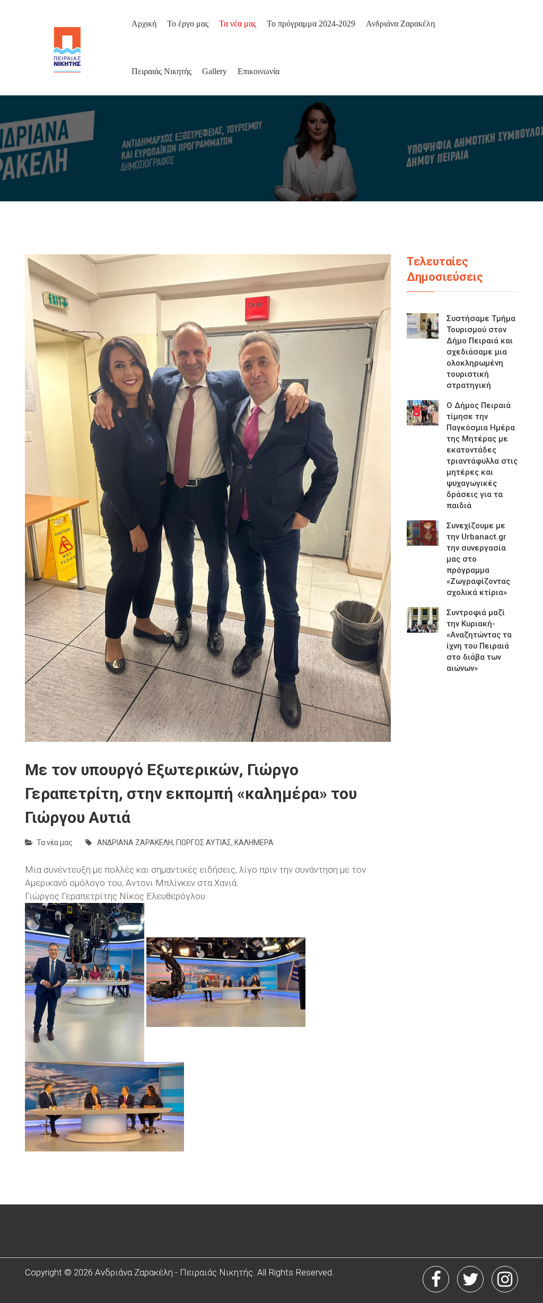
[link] (162, 896)
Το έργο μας (187, 23)
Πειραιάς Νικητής (161, 71)
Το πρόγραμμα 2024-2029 (311, 23)
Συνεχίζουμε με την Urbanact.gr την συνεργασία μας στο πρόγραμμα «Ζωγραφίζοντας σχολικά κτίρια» (478, 559)
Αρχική (144, 23)
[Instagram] (505, 1279)
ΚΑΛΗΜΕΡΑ (254, 842)
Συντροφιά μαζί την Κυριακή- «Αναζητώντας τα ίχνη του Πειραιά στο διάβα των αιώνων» (479, 640)
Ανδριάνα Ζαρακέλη (400, 23)
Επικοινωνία (258, 71)
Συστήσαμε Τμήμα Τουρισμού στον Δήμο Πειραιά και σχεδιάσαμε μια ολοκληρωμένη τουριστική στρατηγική (480, 352)
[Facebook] (436, 1279)
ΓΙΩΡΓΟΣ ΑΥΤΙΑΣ (203, 842)
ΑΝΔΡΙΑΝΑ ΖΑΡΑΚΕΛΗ (135, 842)
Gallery (214, 71)
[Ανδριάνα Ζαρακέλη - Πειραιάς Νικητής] (86, 47)
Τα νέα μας (237, 23)
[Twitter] (470, 1279)
